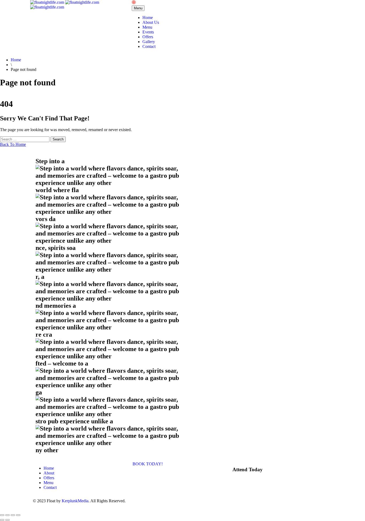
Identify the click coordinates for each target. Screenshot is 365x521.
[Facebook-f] (189, 501)
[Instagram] (203, 501)
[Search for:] (25, 139)
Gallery (148, 41)
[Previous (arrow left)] (2, 520)
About (49, 473)
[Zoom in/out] (2, 515)
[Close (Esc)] (18, 515)
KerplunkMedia (75, 501)
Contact (149, 46)
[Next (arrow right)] (7, 520)
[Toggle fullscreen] (7, 515)
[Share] (13, 515)
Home (147, 17)
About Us (150, 22)
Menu (147, 27)
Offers (147, 37)
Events (148, 32)
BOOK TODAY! (148, 464)
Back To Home (13, 144)
